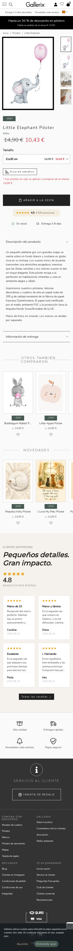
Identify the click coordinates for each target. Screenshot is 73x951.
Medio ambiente (45, 841)
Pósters (6, 831)
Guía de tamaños (21, 171)
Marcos (6, 837)
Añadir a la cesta (38, 200)
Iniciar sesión (43, 868)
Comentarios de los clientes (51, 828)
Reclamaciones (44, 899)
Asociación (42, 834)
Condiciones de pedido (14, 881)
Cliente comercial (46, 893)
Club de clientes (45, 887)
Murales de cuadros (12, 824)
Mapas (5, 849)
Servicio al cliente (46, 874)
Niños (6, 133)
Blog (4, 868)
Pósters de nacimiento (13, 843)
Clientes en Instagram (13, 874)
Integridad (7, 893)
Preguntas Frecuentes (48, 881)
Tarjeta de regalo (39, 794)
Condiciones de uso (12, 887)
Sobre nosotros (45, 822)
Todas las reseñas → (36, 696)
